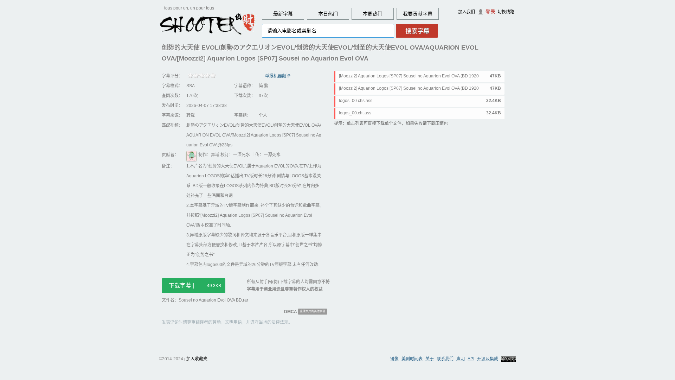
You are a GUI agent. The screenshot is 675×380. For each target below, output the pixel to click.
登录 (490, 11)
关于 (429, 358)
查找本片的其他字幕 (312, 311)
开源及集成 (487, 358)
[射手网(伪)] (207, 23)
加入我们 (466, 12)
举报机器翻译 (277, 76)
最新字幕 (283, 14)
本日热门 (328, 14)
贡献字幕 (422, 14)
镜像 (394, 358)
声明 (460, 358)
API (471, 358)
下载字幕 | (195, 286)
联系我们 (445, 358)
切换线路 (505, 12)
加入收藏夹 (196, 358)
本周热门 (372, 14)
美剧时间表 (412, 358)
